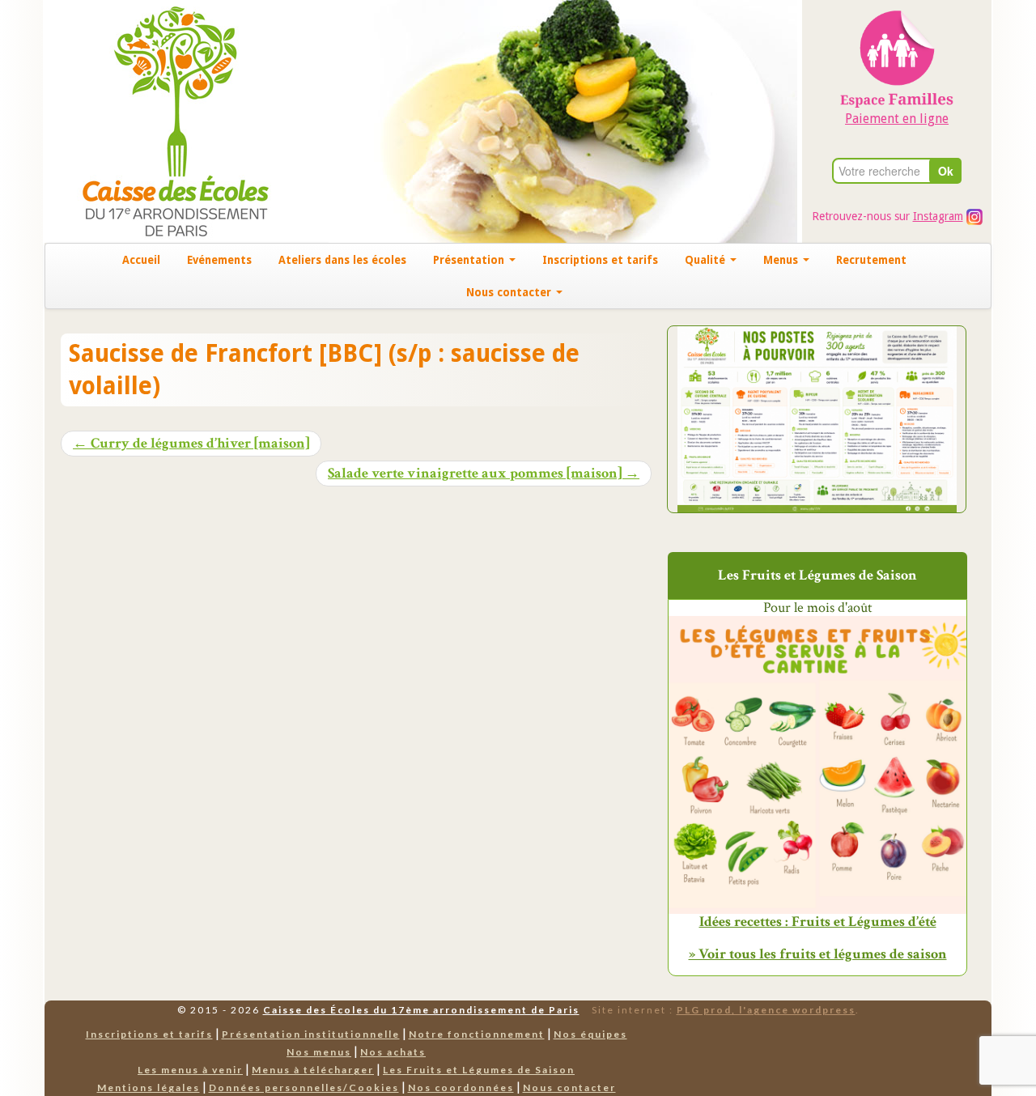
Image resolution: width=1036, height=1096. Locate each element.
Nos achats (393, 1052)
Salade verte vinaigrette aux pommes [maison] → (483, 473)
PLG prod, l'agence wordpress (766, 1010)
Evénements (219, 259)
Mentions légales (148, 1087)
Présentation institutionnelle (311, 1034)
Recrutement (871, 259)
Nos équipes (590, 1034)
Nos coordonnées (461, 1087)
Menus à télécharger (313, 1070)
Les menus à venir (190, 1070)
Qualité (706, 259)
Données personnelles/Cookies (304, 1087)
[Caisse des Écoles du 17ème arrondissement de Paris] (159, 120)
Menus (782, 259)
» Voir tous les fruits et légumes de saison (818, 954)
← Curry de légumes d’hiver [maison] (191, 443)
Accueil (141, 259)
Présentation (470, 259)
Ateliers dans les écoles (342, 259)
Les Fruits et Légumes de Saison (479, 1070)
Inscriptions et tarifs (600, 259)
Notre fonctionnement (477, 1034)
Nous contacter (510, 292)
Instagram (938, 216)
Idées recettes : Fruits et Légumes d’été (817, 922)
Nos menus (319, 1052)
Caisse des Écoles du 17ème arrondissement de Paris (421, 1010)
